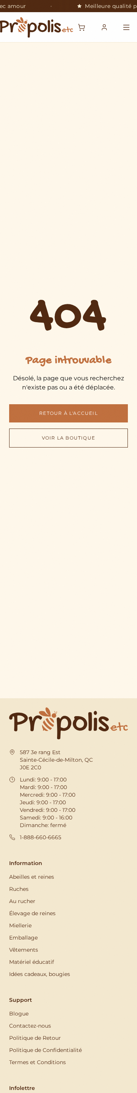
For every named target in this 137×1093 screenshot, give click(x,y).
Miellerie (20, 925)
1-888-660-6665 (40, 837)
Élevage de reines (32, 913)
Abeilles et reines (31, 876)
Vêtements (23, 949)
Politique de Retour (35, 1037)
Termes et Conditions (37, 1062)
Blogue (19, 1013)
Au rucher (22, 901)
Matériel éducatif (31, 962)
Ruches (19, 889)
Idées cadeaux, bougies (39, 974)
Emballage (23, 937)
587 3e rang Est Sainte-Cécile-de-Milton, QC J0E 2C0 (56, 760)
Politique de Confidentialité (45, 1050)
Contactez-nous (30, 1025)
